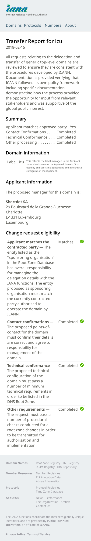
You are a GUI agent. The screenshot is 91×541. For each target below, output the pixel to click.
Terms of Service (38, 534)
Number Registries (48, 473)
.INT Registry (71, 463)
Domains (14, 25)
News (39, 498)
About (70, 25)
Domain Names (17, 463)
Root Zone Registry (48, 463)
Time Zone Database (49, 491)
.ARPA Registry (45, 467)
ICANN (44, 525)
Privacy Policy (15, 534)
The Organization (47, 502)
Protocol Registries (48, 488)
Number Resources (19, 473)
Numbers (53, 25)
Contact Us (43, 506)
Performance (54, 498)
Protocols (32, 25)
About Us (12, 498)
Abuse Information (48, 481)
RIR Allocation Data (48, 477)
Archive (65, 502)
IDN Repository (67, 467)
